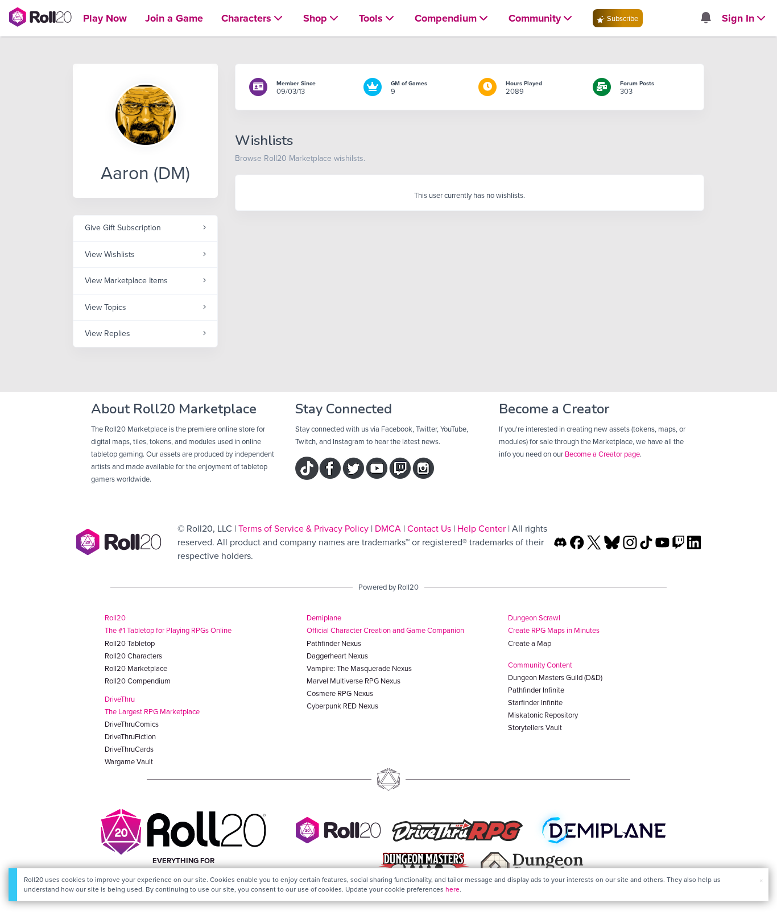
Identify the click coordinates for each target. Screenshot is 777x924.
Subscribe (621, 18)
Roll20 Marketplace (136, 668)
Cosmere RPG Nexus (340, 693)
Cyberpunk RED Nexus (342, 706)
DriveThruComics (132, 724)
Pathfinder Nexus (334, 643)
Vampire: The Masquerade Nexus (359, 668)
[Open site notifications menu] (705, 18)
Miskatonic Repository (543, 715)
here (452, 889)
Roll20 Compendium (138, 681)
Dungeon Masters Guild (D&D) (555, 677)
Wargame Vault (129, 761)
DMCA (388, 528)
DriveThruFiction (130, 736)
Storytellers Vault (535, 727)
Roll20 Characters (133, 655)
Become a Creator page (602, 454)
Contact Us (429, 528)
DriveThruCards (129, 749)
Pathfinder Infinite (536, 690)
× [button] (761, 880)
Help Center (481, 528)
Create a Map (529, 643)
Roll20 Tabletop (130, 643)
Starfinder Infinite (535, 702)
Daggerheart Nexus (337, 655)
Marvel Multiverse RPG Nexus (353, 681)
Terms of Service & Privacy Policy (303, 528)
